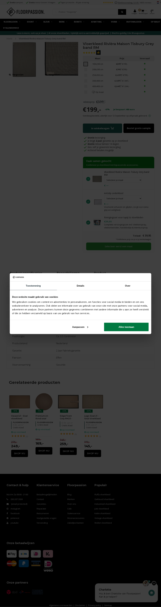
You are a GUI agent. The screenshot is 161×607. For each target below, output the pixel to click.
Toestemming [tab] (33, 285)
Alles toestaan (126, 326)
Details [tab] (80, 285)
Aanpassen (78, 326)
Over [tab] (127, 285)
